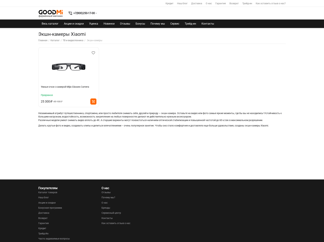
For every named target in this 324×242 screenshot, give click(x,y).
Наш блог (182, 3)
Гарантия (220, 3)
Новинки (109, 23)
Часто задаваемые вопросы (54, 238)
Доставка (196, 3)
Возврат (234, 3)
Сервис (174, 23)
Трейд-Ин (43, 233)
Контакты (207, 23)
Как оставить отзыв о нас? (271, 3)
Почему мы (157, 23)
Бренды (106, 207)
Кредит (170, 3)
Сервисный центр (111, 212)
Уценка (93, 23)
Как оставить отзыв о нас (116, 223)
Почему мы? (108, 197)
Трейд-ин (247, 3)
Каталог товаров (47, 192)
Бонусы (140, 23)
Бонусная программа (50, 207)
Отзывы (125, 23)
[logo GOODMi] (50, 13)
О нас (209, 3)
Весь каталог (50, 23)
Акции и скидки (74, 23)
